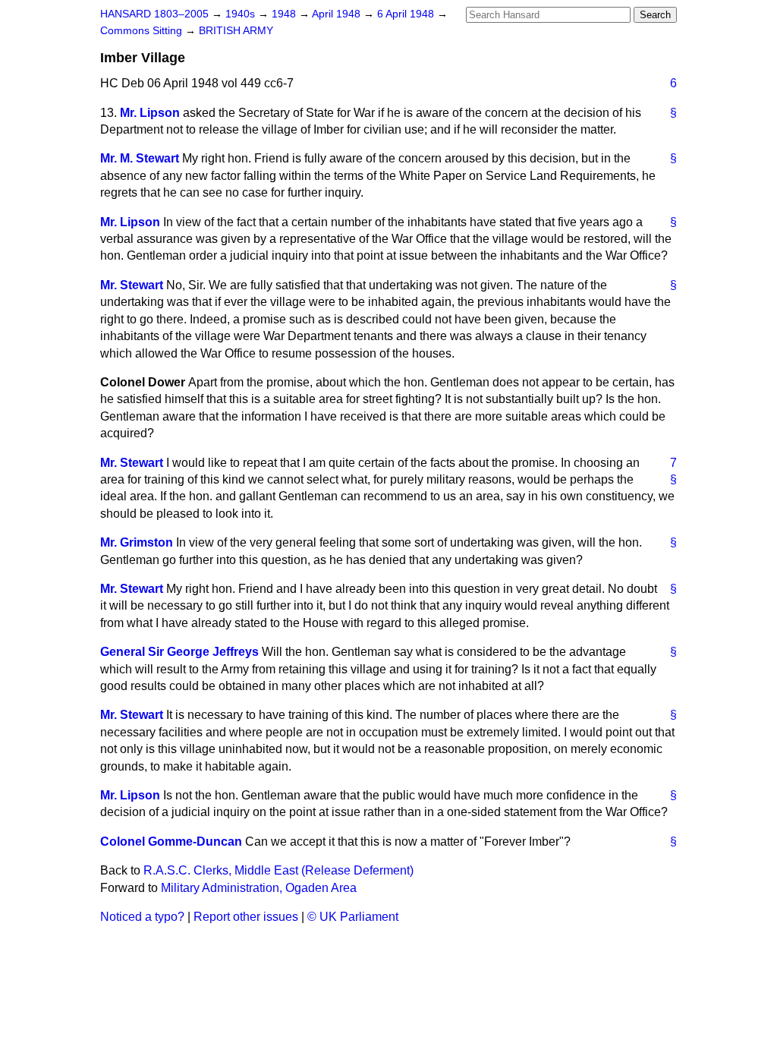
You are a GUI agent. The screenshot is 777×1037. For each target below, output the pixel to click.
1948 (285, 14)
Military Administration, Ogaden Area (259, 887)
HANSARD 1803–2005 (154, 14)
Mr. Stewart (131, 285)
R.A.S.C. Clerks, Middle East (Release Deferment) (278, 870)
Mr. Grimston (136, 542)
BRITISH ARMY (236, 30)
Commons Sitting (142, 30)
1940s (241, 14)
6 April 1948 (407, 14)
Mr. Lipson (150, 112)
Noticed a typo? (142, 916)
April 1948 (337, 14)
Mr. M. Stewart (139, 158)
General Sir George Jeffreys (179, 651)
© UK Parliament (352, 916)
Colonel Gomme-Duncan (171, 841)
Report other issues (245, 916)
